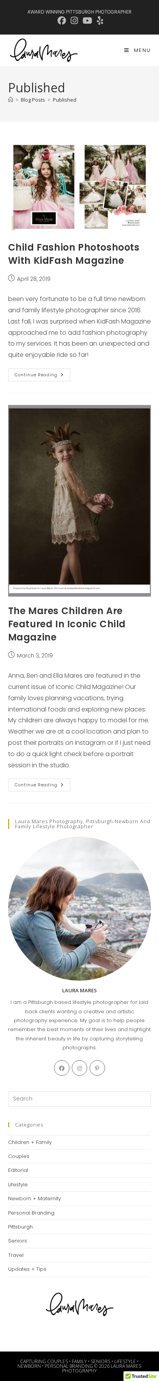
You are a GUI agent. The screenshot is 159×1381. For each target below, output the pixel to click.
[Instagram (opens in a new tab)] (74, 20)
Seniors (17, 1240)
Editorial (18, 1170)
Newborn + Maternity (34, 1198)
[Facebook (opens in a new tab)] (61, 20)
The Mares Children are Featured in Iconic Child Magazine (67, 623)
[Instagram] (79, 1068)
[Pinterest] (97, 1068)
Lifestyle (18, 1184)
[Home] (10, 99)
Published (64, 99)
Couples (18, 1156)
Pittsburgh (20, 1226)
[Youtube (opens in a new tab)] (87, 20)
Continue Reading (42, 376)
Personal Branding (31, 1213)
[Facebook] (61, 1068)
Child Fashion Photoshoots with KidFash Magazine (74, 254)
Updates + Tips (27, 1269)
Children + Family (30, 1142)
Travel (16, 1255)
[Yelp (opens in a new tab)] (99, 20)
